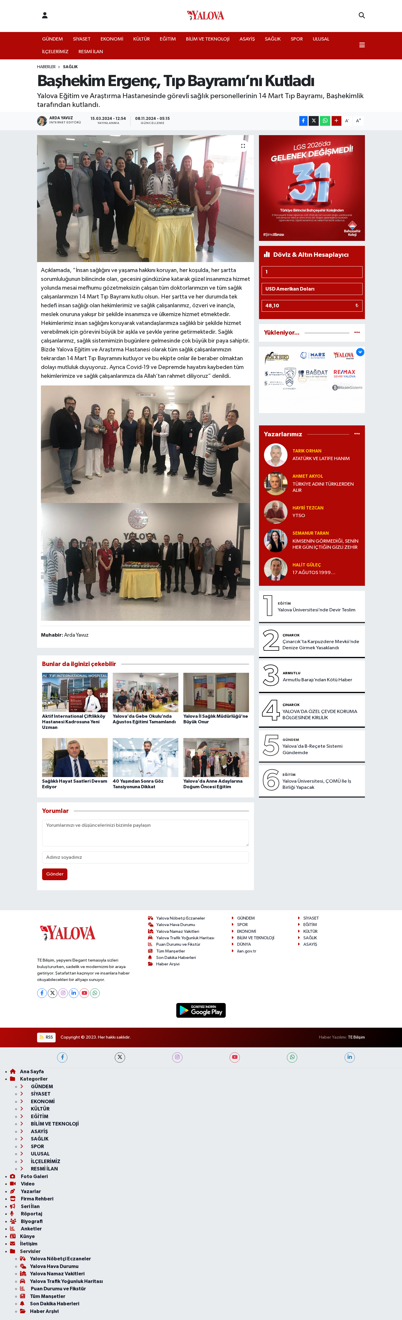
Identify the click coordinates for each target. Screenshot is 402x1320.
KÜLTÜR (141, 39)
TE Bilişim (356, 1037)
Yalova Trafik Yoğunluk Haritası (185, 938)
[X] (52, 993)
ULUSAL (321, 39)
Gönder (55, 874)
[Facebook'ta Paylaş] (303, 121)
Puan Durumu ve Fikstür (178, 944)
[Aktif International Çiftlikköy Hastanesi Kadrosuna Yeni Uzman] (75, 692)
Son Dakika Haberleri (176, 957)
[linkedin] (350, 1057)
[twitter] (120, 1057)
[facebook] (62, 1057)
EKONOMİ (112, 39)
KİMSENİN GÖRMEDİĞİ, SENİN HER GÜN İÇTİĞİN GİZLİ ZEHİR (325, 544)
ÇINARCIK (291, 635)
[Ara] (362, 16)
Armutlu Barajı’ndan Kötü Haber (317, 679)
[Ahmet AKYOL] (276, 483)
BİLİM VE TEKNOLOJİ (208, 39)
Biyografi (31, 1221)
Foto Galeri (34, 1176)
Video (27, 1183)
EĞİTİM (168, 39)
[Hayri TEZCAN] (276, 511)
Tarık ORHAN (307, 451)
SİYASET (82, 39)
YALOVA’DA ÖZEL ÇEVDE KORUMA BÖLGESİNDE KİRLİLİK (320, 714)
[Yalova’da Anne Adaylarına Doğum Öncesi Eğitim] (216, 757)
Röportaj (31, 1213)
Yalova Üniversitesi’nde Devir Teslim (317, 610)
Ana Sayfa (32, 1071)
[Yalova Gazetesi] (205, 16)
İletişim (28, 1243)
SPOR (297, 39)
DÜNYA (244, 944)
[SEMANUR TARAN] (276, 540)
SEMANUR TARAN (311, 533)
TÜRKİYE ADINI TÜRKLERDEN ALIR (323, 487)
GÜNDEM (52, 39)
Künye (27, 1236)
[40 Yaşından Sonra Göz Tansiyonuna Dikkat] (145, 757)
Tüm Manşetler (170, 951)
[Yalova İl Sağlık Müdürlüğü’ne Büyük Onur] (216, 692)
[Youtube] (84, 993)
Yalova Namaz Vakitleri (177, 931)
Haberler (46, 67)
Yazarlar (30, 1191)
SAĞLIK (273, 39)
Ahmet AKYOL (308, 476)
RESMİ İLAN (91, 51)
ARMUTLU (291, 673)
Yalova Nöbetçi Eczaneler (180, 918)
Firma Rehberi (36, 1198)
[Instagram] (63, 993)
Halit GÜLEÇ (307, 565)
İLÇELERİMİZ (55, 51)
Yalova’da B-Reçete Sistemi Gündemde (313, 749)
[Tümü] (357, 332)
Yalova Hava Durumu (175, 925)
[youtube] (235, 1057)
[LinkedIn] (74, 993)
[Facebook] (42, 993)
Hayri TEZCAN (308, 508)
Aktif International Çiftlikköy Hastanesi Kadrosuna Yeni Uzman (73, 722)
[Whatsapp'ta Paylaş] (325, 121)
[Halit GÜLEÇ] (276, 568)
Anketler (31, 1228)
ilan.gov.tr (246, 951)
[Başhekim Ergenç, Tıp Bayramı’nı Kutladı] (145, 198)
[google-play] (201, 1010)
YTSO (299, 515)
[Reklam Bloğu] (312, 187)
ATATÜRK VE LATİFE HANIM (321, 458)
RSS (49, 1037)
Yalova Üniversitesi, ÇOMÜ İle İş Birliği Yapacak (317, 784)
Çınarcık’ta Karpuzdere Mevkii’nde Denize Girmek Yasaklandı (321, 644)
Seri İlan (30, 1206)
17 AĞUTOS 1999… (314, 572)
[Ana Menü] (362, 46)
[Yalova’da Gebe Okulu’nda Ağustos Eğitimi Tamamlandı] (145, 692)
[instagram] (177, 1057)
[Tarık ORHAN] (276, 454)
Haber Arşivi (168, 964)
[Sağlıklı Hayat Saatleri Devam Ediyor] (75, 757)
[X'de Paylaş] (314, 121)
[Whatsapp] (95, 993)
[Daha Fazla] (336, 121)
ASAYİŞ (247, 39)
